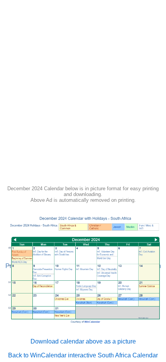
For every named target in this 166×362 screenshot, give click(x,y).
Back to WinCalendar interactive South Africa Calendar (83, 355)
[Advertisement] (83, 95)
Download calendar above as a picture (83, 341)
